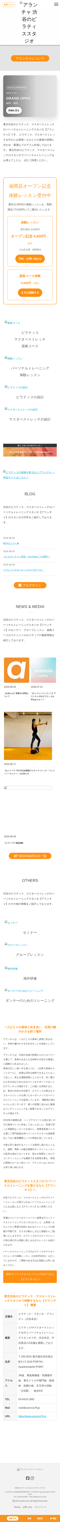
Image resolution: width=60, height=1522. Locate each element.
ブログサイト (31, 585)
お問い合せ (27, 1507)
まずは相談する (30, 292)
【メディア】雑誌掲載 (13, 843)
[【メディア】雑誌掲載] (28, 788)
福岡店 (40, 1518)
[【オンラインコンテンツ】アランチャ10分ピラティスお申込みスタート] (43, 681)
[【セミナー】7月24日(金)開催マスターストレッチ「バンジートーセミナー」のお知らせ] (28, 759)
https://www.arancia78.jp (32, 1416)
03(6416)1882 (22, 1497)
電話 (54, 1518)
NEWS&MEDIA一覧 (32, 856)
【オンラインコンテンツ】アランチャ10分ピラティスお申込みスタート (43, 696)
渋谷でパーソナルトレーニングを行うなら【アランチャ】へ (30, 1277)
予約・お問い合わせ (30, 258)
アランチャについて (30, 58)
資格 (29, 1518)
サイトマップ (40, 1507)
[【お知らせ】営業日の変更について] (16, 681)
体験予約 (12, 1518)
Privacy (17, 1507)
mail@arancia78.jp (39, 1497)
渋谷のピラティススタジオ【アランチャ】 (30, 1488)
